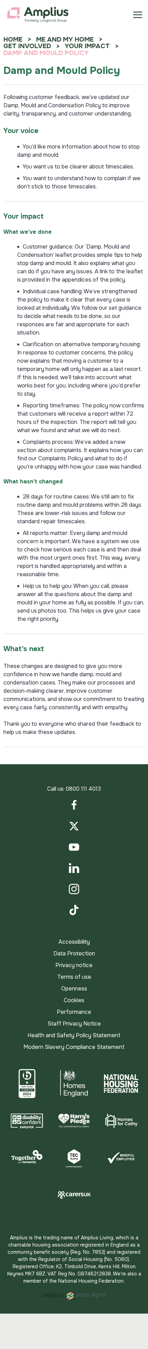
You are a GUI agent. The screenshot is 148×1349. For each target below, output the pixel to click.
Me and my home (65, 39)
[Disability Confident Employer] (27, 1121)
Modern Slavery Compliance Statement (74, 1047)
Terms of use (74, 976)
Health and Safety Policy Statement (74, 1035)
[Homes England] (74, 1083)
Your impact (87, 46)
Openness (74, 988)
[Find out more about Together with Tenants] (27, 1158)
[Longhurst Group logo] (38, 15)
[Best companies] (27, 1083)
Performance (74, 1012)
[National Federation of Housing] (121, 1083)
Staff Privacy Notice (74, 1023)
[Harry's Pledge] (74, 1121)
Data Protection (74, 953)
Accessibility (74, 941)
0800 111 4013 (83, 788)
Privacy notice (74, 965)
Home (12, 39)
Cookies (74, 1000)
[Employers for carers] (74, 1195)
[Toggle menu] (137, 14)
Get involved (27, 46)
